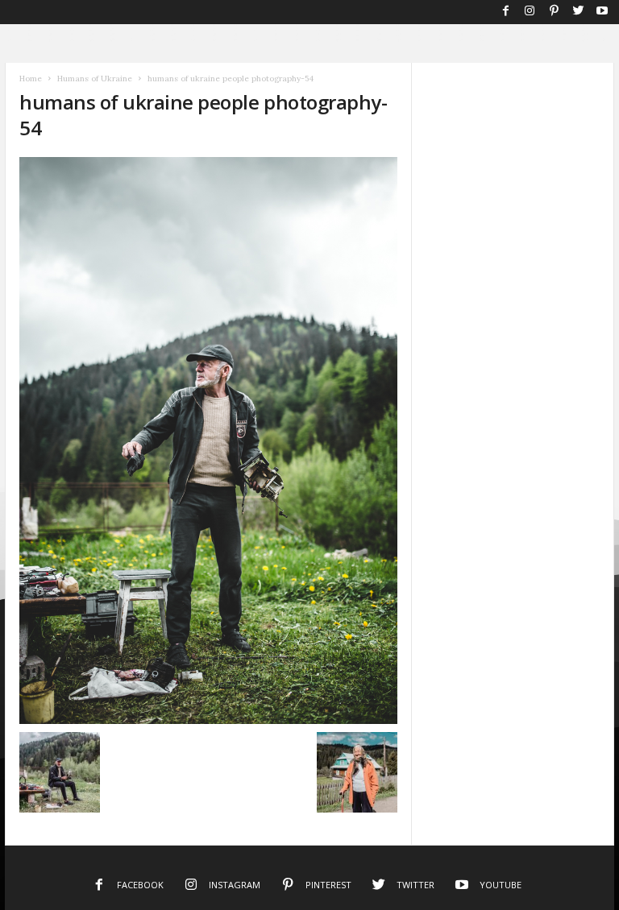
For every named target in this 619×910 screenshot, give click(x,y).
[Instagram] (529, 12)
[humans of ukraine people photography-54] (208, 440)
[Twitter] (578, 12)
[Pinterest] (553, 12)
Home (30, 78)
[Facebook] (505, 12)
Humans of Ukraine (94, 78)
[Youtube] (602, 12)
